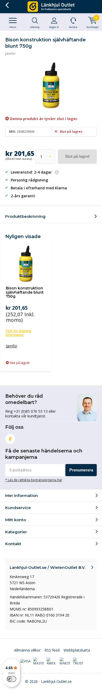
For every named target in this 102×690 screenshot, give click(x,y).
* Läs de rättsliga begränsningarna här (33, 480)
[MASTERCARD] (38, 662)
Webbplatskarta (77, 650)
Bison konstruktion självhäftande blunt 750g (25, 292)
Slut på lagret (77, 156)
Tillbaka (7, 5)
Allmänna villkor (27, 650)
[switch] (11, 679)
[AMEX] (52, 662)
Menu (12, 27)
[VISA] (25, 661)
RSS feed (52, 650)
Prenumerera (81, 470)
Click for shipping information (18, 333)
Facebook (10, 439)
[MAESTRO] (65, 662)
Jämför (10, 53)
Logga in (54, 27)
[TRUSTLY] (78, 662)
